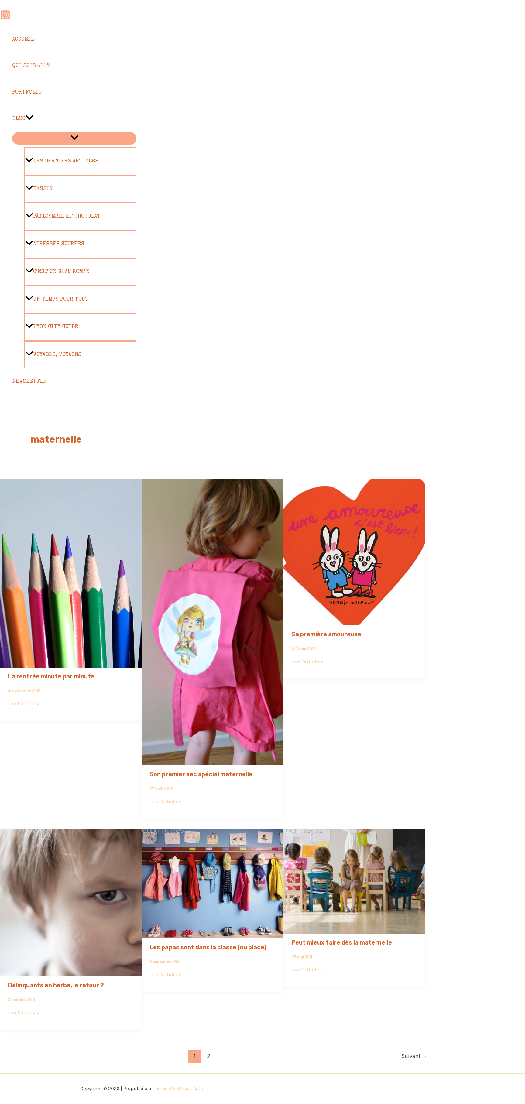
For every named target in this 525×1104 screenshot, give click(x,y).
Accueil (23, 39)
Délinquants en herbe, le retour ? (56, 985)
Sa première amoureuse (326, 634)
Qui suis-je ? (31, 66)
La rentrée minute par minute (51, 676)
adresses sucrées (58, 244)
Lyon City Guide (55, 327)
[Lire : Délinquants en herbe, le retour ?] (71, 972)
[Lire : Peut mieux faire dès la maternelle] (354, 929)
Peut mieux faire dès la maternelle (341, 942)
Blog (19, 118)
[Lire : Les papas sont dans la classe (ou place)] (213, 934)
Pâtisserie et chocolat (67, 216)
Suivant (414, 1056)
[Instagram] (5, 18)
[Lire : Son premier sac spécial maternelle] (213, 761)
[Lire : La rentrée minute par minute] (71, 663)
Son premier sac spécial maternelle (200, 774)
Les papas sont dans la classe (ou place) (207, 947)
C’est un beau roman (61, 272)
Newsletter (29, 381)
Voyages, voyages (57, 354)
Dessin (43, 189)
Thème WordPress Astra (178, 1088)
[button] (29, 119)
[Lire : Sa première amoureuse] (354, 621)
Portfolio (27, 92)
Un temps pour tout (61, 299)
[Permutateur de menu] (74, 138)
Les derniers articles (65, 161)
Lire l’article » (24, 703)
